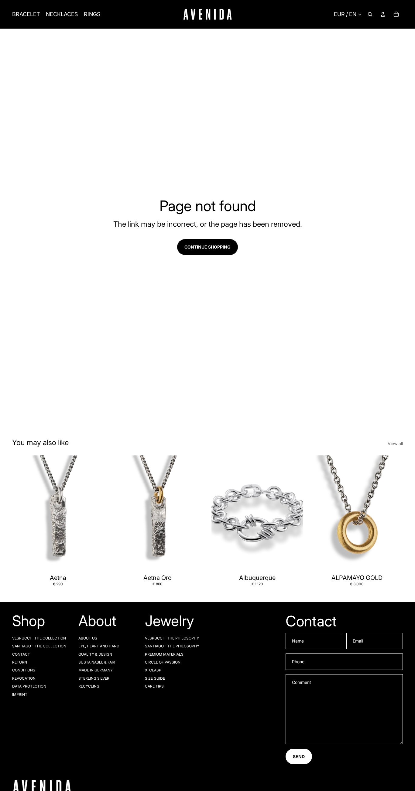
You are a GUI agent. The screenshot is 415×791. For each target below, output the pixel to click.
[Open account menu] (382, 14)
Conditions (23, 670)
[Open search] (370, 14)
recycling (88, 686)
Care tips (154, 686)
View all (395, 443)
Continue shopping (207, 246)
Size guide (155, 678)
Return (19, 662)
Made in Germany (95, 670)
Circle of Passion (162, 662)
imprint (19, 694)
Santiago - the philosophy (172, 646)
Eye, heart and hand (98, 646)
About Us (87, 638)
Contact (21, 654)
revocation (24, 678)
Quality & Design (95, 654)
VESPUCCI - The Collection (39, 638)
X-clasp (153, 670)
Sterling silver (93, 678)
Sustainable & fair (96, 662)
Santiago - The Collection (39, 646)
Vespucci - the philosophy (172, 638)
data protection (29, 686)
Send (299, 756)
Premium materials (164, 654)
